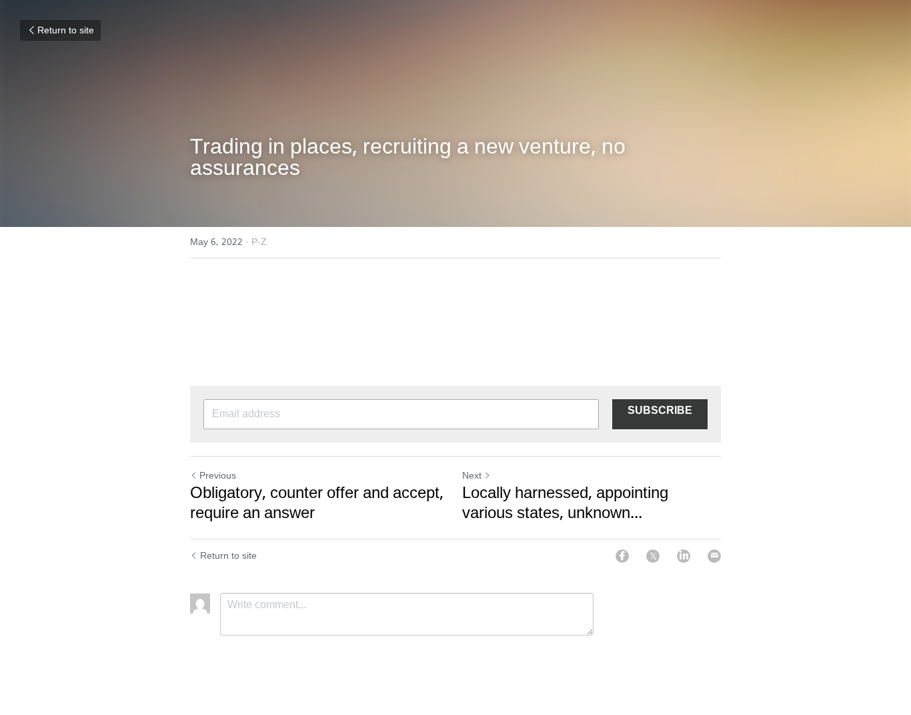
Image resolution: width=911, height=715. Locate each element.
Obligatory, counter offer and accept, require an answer (316, 504)
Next (472, 476)
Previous (217, 476)
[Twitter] (653, 556)
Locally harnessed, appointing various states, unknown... (565, 504)
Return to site (65, 31)
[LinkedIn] (683, 556)
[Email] (714, 556)
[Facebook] (622, 556)
